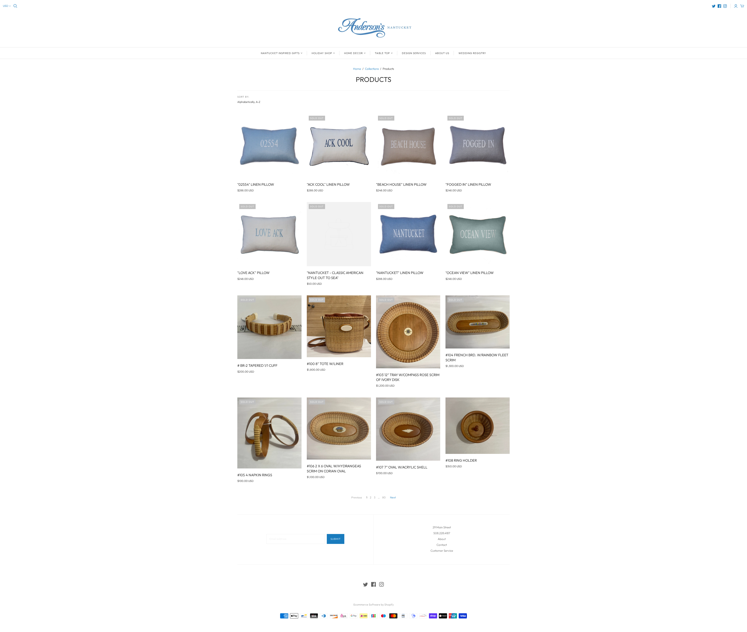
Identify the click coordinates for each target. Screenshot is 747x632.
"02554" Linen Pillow (255, 184)
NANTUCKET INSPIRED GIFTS (280, 53)
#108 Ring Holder (461, 460)
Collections (372, 69)
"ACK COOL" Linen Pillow (328, 184)
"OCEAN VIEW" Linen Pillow (469, 272)
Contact (442, 545)
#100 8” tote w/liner (325, 364)
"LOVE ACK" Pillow (253, 272)
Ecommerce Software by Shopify (373, 604)
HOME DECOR (353, 53)
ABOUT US (442, 53)
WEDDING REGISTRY (472, 53)
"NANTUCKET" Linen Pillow (399, 272)
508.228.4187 (441, 533)
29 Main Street (442, 527)
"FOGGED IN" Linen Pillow (468, 184)
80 (384, 497)
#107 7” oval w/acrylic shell (401, 467)
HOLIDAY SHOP (322, 53)
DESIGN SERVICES (414, 53)
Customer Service (441, 550)
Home (357, 69)
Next (393, 497)
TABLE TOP (382, 53)
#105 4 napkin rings (254, 475)
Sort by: (243, 96)
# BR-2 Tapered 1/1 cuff (257, 365)
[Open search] (15, 6)
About (442, 539)
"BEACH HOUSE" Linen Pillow (401, 184)
